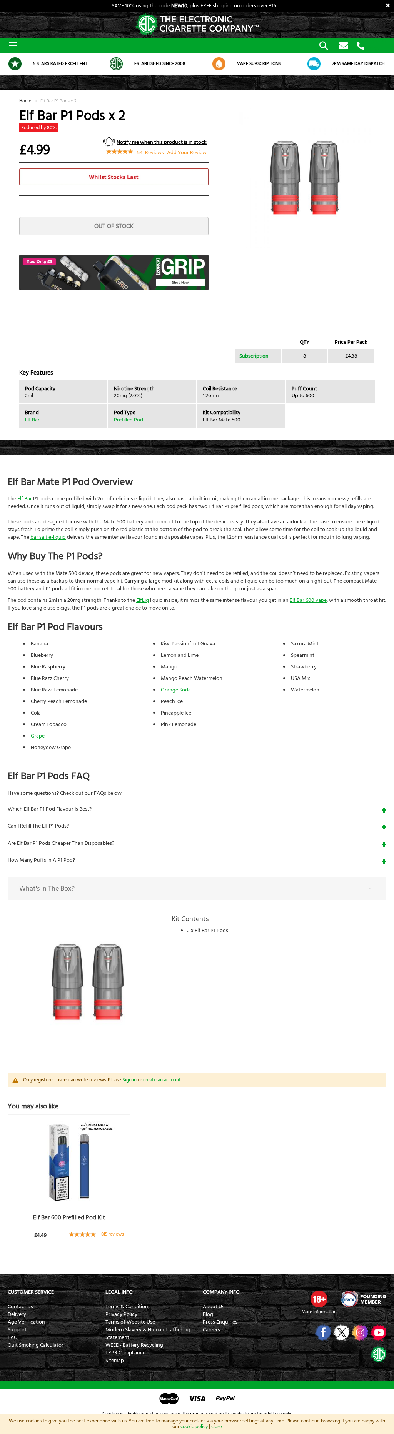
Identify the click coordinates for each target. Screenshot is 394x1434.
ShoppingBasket (375, 44)
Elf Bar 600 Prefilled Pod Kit (69, 1217)
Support (17, 1330)
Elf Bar (32, 420)
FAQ (13, 1337)
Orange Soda (176, 690)
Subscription (254, 356)
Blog (208, 1314)
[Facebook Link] (322, 1332)
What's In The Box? (47, 888)
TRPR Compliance (125, 1353)
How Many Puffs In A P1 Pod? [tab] (41, 860)
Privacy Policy (121, 1314)
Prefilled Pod (128, 420)
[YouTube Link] (377, 1332)
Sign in (129, 1079)
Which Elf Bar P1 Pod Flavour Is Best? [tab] (50, 809)
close (216, 1426)
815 (112, 1234)
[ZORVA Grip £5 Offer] (114, 289)
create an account (162, 1079)
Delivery (17, 1314)
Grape (38, 736)
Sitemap (114, 1360)
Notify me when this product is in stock (162, 142)
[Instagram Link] (359, 1332)
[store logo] (197, 25)
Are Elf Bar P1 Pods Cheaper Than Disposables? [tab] (61, 843)
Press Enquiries (220, 1322)
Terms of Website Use (130, 1322)
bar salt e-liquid (48, 537)
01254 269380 (360, 46)
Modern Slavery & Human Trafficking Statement (147, 1333)
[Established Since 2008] (116, 63)
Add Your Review (187, 153)
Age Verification (26, 1322)
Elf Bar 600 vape (308, 600)
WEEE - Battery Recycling (134, 1345)
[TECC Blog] (377, 1354)
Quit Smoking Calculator (35, 1345)
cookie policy (194, 1426)
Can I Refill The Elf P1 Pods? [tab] (38, 826)
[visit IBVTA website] (363, 1299)
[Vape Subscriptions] (218, 63)
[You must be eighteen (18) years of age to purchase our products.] (319, 1299)
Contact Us (20, 1307)
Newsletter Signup (343, 46)
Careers (211, 1330)
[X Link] (340, 1332)
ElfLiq (142, 600)
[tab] (197, 888)
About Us (213, 1307)
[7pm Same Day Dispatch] (314, 63)
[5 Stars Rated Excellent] (15, 63)
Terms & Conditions (127, 1307)
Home (25, 101)
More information (319, 1312)
